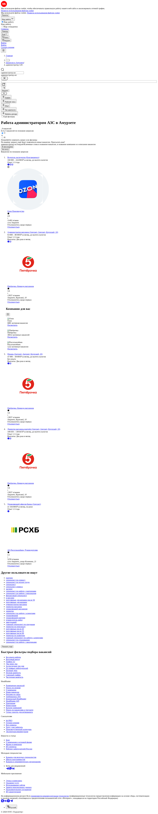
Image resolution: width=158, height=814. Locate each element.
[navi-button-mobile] (3, 51)
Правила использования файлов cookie (43, 13)
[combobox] (12, 72)
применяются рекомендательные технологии (50, 796)
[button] (3, 43)
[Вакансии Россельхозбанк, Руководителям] (81, 531)
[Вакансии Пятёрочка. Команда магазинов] (81, 264)
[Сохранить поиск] (3, 85)
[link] (5, 37)
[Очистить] (4, 78)
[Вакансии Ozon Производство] (81, 189)
